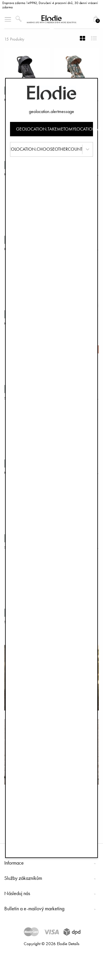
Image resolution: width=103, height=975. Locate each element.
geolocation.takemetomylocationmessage (54, 129)
